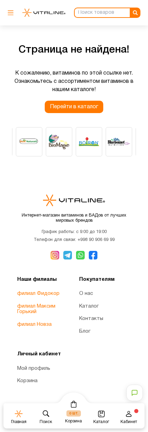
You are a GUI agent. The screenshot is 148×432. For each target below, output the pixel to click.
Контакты (91, 318)
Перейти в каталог (74, 106)
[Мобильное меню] (12, 12)
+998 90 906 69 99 (96, 240)
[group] (29, 141)
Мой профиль (33, 368)
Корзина (27, 380)
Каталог (89, 306)
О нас (86, 293)
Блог (85, 331)
